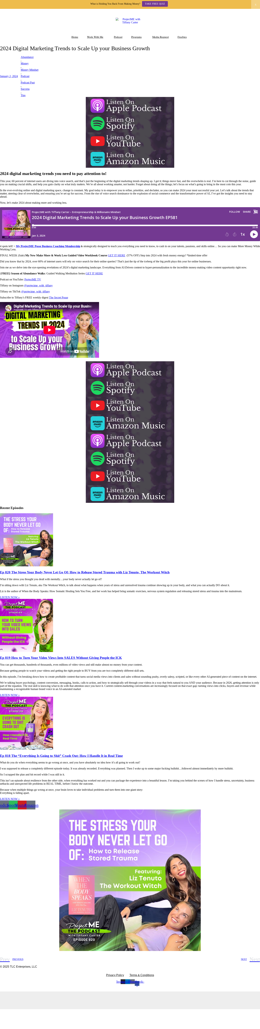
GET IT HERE (116, 255)
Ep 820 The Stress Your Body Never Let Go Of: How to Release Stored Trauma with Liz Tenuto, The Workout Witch (85, 572)
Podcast (118, 37)
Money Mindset (29, 69)
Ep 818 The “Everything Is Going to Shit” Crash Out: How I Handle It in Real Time (61, 756)
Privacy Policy (115, 975)
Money (25, 63)
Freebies (182, 37)
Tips (23, 95)
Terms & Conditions (141, 975)
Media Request (160, 37)
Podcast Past (28, 82)
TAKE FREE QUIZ (155, 3)
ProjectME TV (32, 279)
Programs (136, 37)
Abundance (27, 57)
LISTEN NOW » (10, 597)
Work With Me (95, 37)
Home (74, 37)
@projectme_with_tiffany (38, 285)
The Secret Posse (58, 297)
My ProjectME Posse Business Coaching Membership (48, 246)
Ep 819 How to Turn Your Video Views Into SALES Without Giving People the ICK (61, 658)
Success (25, 88)
